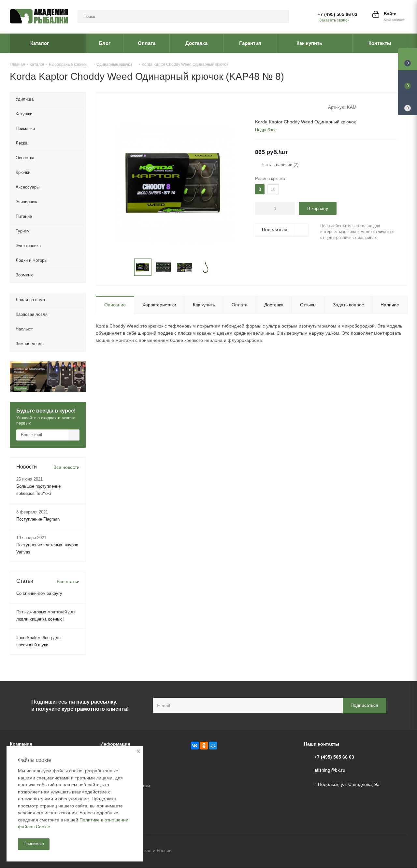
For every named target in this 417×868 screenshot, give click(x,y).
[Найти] (281, 16)
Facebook (386, 851)
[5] (283, 106)
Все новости (66, 467)
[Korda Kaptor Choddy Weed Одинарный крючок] (173, 183)
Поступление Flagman (38, 519)
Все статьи (68, 581)
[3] (270, 106)
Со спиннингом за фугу (39, 593)
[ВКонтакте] (195, 745)
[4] (277, 106)
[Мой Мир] (213, 745)
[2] (264, 106)
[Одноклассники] (204, 745)
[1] (258, 106)
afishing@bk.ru (329, 770)
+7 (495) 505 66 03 (337, 14)
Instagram (402, 851)
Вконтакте (369, 851)
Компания (21, 744)
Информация (115, 744)
